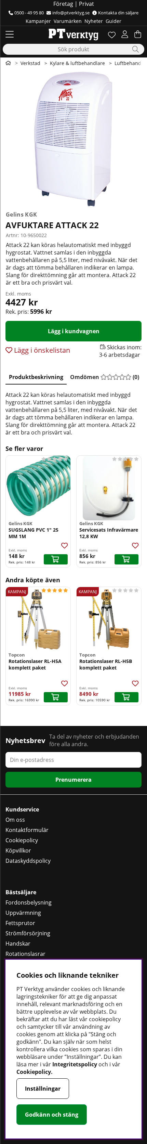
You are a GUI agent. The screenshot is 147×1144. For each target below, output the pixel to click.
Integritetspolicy (74, 1064)
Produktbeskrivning (36, 377)
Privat (86, 4)
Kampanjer (38, 21)
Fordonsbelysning (28, 902)
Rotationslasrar (25, 954)
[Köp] (56, 559)
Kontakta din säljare (118, 13)
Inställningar (43, 1088)
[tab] (36, 376)
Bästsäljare (20, 892)
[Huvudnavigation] (9, 34)
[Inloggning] (124, 34)
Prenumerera (73, 779)
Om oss (15, 819)
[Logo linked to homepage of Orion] (73, 34)
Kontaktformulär (27, 830)
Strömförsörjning (27, 933)
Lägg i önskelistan (41, 350)
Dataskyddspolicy (28, 860)
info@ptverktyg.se (71, 13)
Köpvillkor (18, 850)
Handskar (17, 943)
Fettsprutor (20, 923)
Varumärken (68, 21)
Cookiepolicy (21, 840)
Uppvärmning (23, 912)
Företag (63, 4)
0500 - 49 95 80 (29, 13)
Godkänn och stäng (51, 1114)
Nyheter (93, 21)
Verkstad (30, 63)
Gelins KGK (21, 214)
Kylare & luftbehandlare (77, 63)
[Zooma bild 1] (73, 138)
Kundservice (22, 809)
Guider (113, 21)
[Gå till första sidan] (8, 63)
